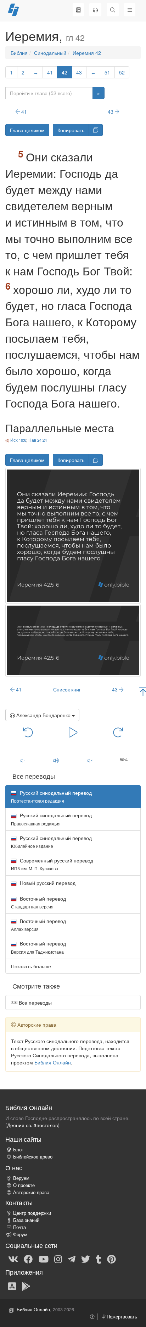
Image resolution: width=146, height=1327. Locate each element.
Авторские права (31, 1192)
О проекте (24, 1185)
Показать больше (31, 966)
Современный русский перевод (52, 864)
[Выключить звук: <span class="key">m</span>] (90, 760)
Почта (19, 1227)
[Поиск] (113, 9)
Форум (20, 1234)
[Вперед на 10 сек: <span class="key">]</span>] (118, 732)
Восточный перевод (38, 902)
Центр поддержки (32, 1213)
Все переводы (34, 1002)
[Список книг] (78, 9)
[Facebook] (28, 1258)
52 (122, 72)
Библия (19, 52)
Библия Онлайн (52, 1062)
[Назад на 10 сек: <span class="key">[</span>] (28, 732)
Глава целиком (27, 130)
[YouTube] (44, 1258)
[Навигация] (129, 9)
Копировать (70, 130)
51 (107, 72)
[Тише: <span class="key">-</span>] (22, 760)
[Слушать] (95, 9)
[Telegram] (71, 1258)
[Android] (26, 1285)
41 (50, 72)
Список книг (67, 689)
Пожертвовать (121, 1316)
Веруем (21, 1178)
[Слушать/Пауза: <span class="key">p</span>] (73, 732)
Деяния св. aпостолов (32, 1125)
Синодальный (50, 52)
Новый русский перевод (46, 882)
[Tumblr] (98, 1258)
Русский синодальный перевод (51, 819)
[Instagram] (58, 1258)
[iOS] (12, 1285)
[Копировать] (96, 130)
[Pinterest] (111, 1258)
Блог (18, 1149)
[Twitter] (85, 1258)
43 (79, 72)
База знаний (26, 1220)
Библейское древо (32, 1157)
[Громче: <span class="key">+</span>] (56, 760)
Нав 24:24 (37, 440)
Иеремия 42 (87, 52)
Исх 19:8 (18, 440)
